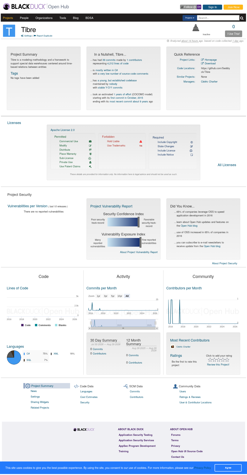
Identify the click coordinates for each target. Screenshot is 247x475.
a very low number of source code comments (123, 73)
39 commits (109, 60)
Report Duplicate (44, 35)
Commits (98, 349)
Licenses (14, 122)
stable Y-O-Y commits (110, 87)
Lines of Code (17, 287)
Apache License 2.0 (63, 130)
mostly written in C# (107, 70)
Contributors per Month (184, 287)
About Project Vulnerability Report (139, 252)
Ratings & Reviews (190, 397)
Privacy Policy (202, 468)
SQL (29, 359)
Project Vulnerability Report (111, 205)
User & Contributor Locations (195, 402)
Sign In (212, 7)
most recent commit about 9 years (129, 101)
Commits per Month (101, 287)
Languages (15, 346)
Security (85, 402)
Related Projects (40, 407)
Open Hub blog (189, 225)
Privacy (175, 446)
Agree (228, 467)
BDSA (89, 18)
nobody (113, 84)
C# (28, 353)
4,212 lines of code (118, 63)
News (34, 391)
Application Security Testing (135, 435)
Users (182, 391)
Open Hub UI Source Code (187, 451)
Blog (76, 18)
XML (56, 353)
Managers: (189, 81)
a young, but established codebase (117, 80)
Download (210, 63)
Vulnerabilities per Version (27, 205)
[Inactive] (196, 27)
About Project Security (224, 263)
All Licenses (227, 165)
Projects (8, 18)
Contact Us (177, 457)
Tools (62, 18)
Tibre (28, 29)
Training (124, 451)
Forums (175, 435)
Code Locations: (186, 68)
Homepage (210, 59)
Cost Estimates (89, 397)
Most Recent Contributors (190, 339)
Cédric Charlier (209, 81)
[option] (124, 152)
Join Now (233, 7)
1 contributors (134, 60)
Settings (28, 35)
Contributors (99, 353)
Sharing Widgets (40, 402)
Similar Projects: (186, 76)
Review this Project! (218, 364)
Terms (174, 440)
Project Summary (42, 386)
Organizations (44, 18)
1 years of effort (122, 94)
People (24, 18)
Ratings (176, 355)
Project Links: (187, 59)
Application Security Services (136, 440)
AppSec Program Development (137, 446)
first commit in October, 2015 (127, 97)
